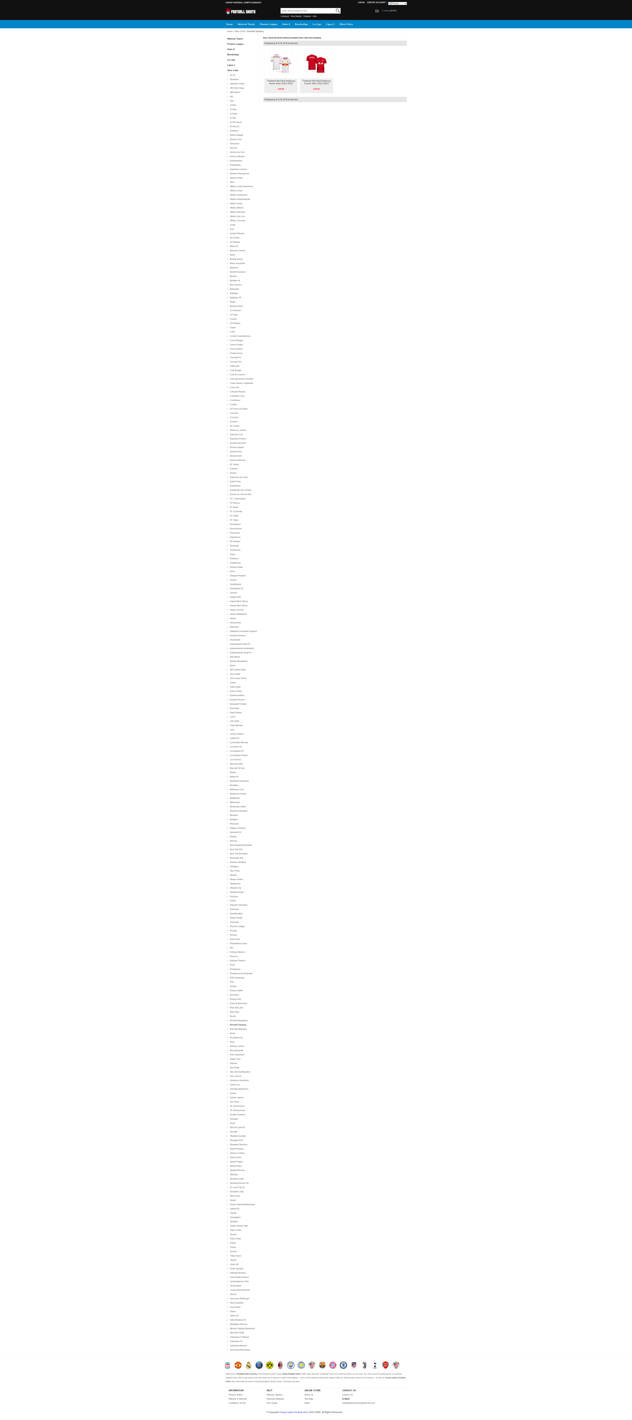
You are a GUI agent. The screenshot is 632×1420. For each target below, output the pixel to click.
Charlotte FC (235, 357)
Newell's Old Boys (237, 862)
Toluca (232, 1247)
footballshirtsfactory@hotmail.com (358, 1403)
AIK (231, 96)
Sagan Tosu (235, 1059)
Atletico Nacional (237, 212)
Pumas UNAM (236, 990)
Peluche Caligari (237, 926)
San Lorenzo (235, 1076)
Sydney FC (234, 1209)
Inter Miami (234, 657)
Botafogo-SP (235, 297)
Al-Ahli (232, 118)
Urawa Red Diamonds (239, 1290)
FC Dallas (234, 516)
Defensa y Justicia (237, 430)
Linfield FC (234, 738)
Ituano (232, 665)
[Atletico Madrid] (354, 1365)
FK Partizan (234, 541)
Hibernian (234, 627)
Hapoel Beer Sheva (238, 605)
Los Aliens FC (235, 747)
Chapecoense (236, 353)
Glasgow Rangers (237, 576)
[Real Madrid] (248, 1365)
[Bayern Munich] (333, 1365)
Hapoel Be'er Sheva (238, 601)
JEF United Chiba (237, 670)
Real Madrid (296, 16)
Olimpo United (236, 879)
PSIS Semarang (236, 978)
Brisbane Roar (236, 306)
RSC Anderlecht (236, 1055)
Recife (232, 1016)
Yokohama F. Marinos (239, 1337)
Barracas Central (237, 250)
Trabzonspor (235, 1256)
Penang (233, 931)
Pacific (232, 901)
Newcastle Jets (236, 858)
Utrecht (232, 1294)
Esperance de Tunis (238, 477)
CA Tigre (233, 315)
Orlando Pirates (236, 892)
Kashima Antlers (236, 695)
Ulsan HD (234, 1264)
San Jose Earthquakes (239, 1072)
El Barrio (233, 469)
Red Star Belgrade (238, 1029)
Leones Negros (236, 734)
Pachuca (233, 896)
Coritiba (233, 404)
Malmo (232, 772)
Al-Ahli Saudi (235, 122)
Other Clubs (346, 24)
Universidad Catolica (239, 1277)
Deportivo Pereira (237, 439)
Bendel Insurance (237, 272)
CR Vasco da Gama (238, 409)
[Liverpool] (227, 1365)
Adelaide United (236, 84)
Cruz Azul (233, 417)
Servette (233, 1132)
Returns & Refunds (238, 1399)
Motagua (233, 819)
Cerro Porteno (236, 349)
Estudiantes (234, 486)
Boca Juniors (235, 285)
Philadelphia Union (238, 943)
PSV (231, 982)
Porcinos (233, 956)
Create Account (376, 2)
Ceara (232, 327)
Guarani (233, 593)
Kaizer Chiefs (235, 691)
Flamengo (234, 546)
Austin (232, 225)
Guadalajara (235, 584)
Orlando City (235, 888)
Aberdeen (234, 79)
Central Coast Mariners (240, 336)
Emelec (233, 473)
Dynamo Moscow (237, 460)
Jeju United (234, 674)
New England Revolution (240, 845)
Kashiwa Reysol (236, 700)
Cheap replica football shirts (293, 1412)
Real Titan (234, 1012)
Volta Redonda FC (237, 1320)
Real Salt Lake (236, 1008)
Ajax (231, 101)
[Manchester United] (238, 1365)
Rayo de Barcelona (238, 1003)
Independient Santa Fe (239, 644)
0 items (385, 11)
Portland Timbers (237, 960)
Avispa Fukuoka (236, 233)
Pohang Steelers (237, 952)
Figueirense (235, 537)
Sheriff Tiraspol (236, 1149)
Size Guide (272, 1403)
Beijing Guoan (236, 259)
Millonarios (234, 802)
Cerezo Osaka (236, 345)
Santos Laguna (236, 1097)
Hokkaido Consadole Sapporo (243, 631)
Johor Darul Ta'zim (238, 678)
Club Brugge (235, 370)
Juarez (232, 682)
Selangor (233, 1119)
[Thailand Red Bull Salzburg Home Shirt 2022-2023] (281, 63)
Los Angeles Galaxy (238, 755)
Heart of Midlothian (238, 614)
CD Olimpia (234, 323)
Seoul (232, 1123)
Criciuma (233, 413)
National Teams (246, 24)
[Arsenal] (385, 1365)
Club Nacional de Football (241, 379)
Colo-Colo (234, 387)
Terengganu (235, 1217)
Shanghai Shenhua (238, 1144)
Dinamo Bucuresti (237, 443)
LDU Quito (234, 721)
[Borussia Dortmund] (269, 1365)
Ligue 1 (330, 24)
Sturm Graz (234, 1196)
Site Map (308, 1399)
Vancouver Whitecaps (239, 1298)
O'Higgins (234, 866)
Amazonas (234, 143)
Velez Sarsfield (236, 1303)
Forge (232, 554)
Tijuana (233, 1234)
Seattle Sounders (237, 1114)
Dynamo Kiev (235, 451)
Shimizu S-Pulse (237, 1153)
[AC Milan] (280, 1365)
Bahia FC (233, 246)
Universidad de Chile (239, 1281)
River (232, 1042)
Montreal (233, 815)
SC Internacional (237, 1110)
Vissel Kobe (235, 1307)
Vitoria (232, 1311)
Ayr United (234, 238)
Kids (315, 16)
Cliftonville (234, 366)
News (307, 1403)
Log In (361, 2)
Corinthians (234, 400)
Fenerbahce (235, 524)
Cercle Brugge (236, 340)
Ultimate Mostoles (237, 1273)
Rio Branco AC (236, 1037)
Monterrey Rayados (238, 811)
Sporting (233, 1174)
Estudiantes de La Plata (240, 490)
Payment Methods (275, 1399)
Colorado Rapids (237, 392)
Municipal (234, 824)
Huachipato (234, 640)
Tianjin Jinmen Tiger (238, 1226)
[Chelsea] (343, 1365)
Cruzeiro (233, 422)
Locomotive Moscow (238, 742)
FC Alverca (234, 503)
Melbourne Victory (237, 794)
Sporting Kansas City (239, 1183)
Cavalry (233, 319)
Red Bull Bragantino (238, 1020)
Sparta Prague (236, 1162)
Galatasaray (235, 563)
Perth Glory (234, 939)
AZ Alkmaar (234, 242)
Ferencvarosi (235, 528)
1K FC (232, 75)
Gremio (233, 580)
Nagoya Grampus (237, 828)
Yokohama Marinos (238, 1345)
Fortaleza (233, 558)
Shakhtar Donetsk (237, 1136)
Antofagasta (235, 165)
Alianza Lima (235, 139)
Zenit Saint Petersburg (239, 1350)
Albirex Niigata (236, 135)
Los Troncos (235, 759)
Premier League (268, 24)
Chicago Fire (235, 362)
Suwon (232, 1200)
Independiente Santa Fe (240, 653)
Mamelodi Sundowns (239, 781)
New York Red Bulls (238, 854)
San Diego (234, 1067)
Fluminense (234, 550)
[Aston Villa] (301, 1365)
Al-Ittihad (233, 131)
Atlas (231, 182)
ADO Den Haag (236, 88)
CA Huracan (235, 310)
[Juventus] (364, 1365)
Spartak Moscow (237, 1170)
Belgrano (233, 268)
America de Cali (236, 152)
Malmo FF (234, 777)
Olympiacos (234, 884)
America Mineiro (237, 156)
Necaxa (233, 841)
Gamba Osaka (236, 567)
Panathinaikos (236, 913)
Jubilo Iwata (235, 687)
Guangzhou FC (236, 588)
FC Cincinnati (235, 511)
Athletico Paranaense (239, 173)
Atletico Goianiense (238, 195)
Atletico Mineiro (236, 208)
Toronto (233, 1251)
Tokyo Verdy (235, 1239)
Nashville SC (235, 832)
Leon (232, 730)
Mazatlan (233, 785)
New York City (235, 849)
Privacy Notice (236, 1395)
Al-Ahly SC (234, 126)
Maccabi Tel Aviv (237, 768)
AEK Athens (234, 92)
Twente (232, 1260)
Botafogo (233, 293)
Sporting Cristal (236, 1179)
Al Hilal (232, 109)
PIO (231, 948)
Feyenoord (234, 533)
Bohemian (234, 289)
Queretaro (234, 995)
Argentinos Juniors (238, 169)
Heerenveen (235, 623)
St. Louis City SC (237, 1187)
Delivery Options (274, 1395)
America (233, 148)
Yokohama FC (236, 1341)
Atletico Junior (236, 203)
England (307, 16)
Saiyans (233, 1063)
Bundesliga (301, 24)
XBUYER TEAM (236, 1333)
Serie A (286, 24)
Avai (231, 229)
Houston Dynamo (237, 635)
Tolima (232, 1243)
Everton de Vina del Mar (240, 494)
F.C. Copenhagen (237, 499)
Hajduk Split (235, 597)
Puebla (232, 986)
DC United (234, 426)
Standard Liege (236, 1191)
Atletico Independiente (239, 199)
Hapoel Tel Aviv (236, 610)
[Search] (338, 11)
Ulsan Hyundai (236, 1268)
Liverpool (285, 16)
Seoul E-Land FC (237, 1127)
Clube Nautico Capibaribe (241, 383)
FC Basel (233, 507)
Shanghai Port (236, 1140)
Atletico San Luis (237, 216)
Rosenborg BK (236, 1050)
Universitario (235, 1286)
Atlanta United (236, 178)
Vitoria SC (234, 1316)
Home (229, 24)
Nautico (233, 836)
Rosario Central (236, 1046)
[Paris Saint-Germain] (259, 1365)
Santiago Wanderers (238, 1089)
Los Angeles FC (236, 751)
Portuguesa (234, 969)
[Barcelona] (322, 1365)
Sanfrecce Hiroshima (239, 1080)
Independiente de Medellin (241, 648)
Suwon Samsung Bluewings (242, 1204)
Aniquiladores (235, 161)
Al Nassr (233, 114)
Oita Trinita (234, 871)
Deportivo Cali (236, 434)
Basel (232, 255)
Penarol (233, 935)
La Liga (317, 24)
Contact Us (347, 1395)
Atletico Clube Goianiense (241, 186)
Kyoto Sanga (235, 712)
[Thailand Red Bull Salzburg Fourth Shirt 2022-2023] (316, 63)
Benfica (233, 276)
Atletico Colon (235, 191)
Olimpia (233, 875)
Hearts (232, 618)
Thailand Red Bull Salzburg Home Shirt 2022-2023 (281, 82)
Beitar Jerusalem (237, 263)
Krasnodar (234, 708)
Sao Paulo (234, 1102)
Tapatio (233, 1213)
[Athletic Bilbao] (312, 1365)
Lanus (232, 717)
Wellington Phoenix (238, 1324)
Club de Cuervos (237, 374)
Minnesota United (237, 807)
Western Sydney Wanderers (242, 1328)
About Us (308, 1395)
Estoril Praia (235, 481)
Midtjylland (234, 798)
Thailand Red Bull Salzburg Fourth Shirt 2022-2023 (316, 82)
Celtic (232, 332)
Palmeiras (234, 909)
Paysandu (234, 922)
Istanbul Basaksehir (238, 661)
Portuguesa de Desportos (241, 973)
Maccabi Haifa (236, 764)
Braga (232, 302)
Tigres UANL (235, 1230)
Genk (232, 571)
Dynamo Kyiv (235, 456)
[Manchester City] (290, 1365)
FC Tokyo (233, 520)
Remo (232, 1033)
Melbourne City (236, 789)
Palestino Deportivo (238, 905)
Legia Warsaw (236, 725)
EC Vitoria (234, 464)
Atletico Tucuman (237, 220)
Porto (232, 965)
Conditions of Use (237, 1403)
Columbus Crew (236, 396)
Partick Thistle (235, 918)
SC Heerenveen (236, 1106)
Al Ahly (232, 105)
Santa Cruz (234, 1085)
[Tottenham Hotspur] (375, 1365)
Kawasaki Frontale (238, 704)
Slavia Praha (235, 1157)
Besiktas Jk (234, 280)
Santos (232, 1093)
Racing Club (235, 999)
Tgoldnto (233, 1221)
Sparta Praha (235, 1166)
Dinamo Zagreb (236, 447)
